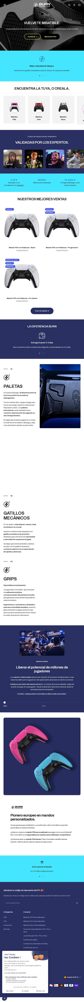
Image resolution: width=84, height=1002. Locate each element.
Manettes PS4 (50, 37)
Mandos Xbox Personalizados (34, 925)
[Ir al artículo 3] (44, 75)
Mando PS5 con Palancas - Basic (22, 247)
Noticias (7, 929)
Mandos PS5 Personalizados (34, 917)
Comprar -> (32, 37)
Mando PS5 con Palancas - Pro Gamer (22, 298)
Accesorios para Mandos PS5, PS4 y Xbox (37, 930)
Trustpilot (20, 185)
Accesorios (8, 925)
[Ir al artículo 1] (39, 75)
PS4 (5, 921)
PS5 (5, 917)
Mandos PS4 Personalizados (34, 921)
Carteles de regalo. (30, 940)
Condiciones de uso (30, 948)
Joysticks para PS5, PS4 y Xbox (35, 936)
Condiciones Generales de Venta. (35, 944)
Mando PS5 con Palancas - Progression (62, 247)
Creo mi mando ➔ (42, 311)
